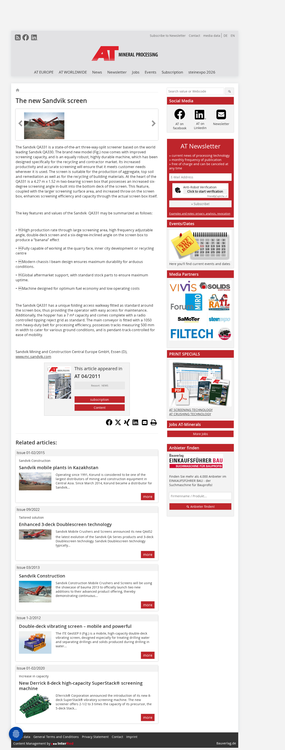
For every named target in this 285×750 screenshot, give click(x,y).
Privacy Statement (95, 737)
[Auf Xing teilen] (126, 424)
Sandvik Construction (42, 576)
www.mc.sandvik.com (33, 356)
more (147, 496)
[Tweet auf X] (118, 424)
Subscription (172, 72)
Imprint (131, 737)
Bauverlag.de (226, 743)
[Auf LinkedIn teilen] (135, 424)
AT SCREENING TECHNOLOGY (191, 410)
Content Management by (32, 743)
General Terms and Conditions (56, 737)
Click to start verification (205, 191)
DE (226, 35)
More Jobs (200, 434)
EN (233, 35)
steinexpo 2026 (201, 72)
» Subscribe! (200, 204)
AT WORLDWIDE (73, 72)
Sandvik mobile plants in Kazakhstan (58, 467)
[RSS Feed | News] (17, 37)
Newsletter (117, 72)
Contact (194, 35)
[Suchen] (229, 91)
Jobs (135, 72)
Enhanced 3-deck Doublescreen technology (65, 524)
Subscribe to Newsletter (168, 35)
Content (100, 407)
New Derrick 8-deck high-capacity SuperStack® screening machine (80, 685)
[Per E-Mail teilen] (144, 422)
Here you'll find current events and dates (199, 264)
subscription (99, 399)
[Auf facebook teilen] (109, 424)
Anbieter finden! (202, 506)
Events (150, 72)
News (97, 72)
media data (211, 35)
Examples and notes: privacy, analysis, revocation (199, 213)
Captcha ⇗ (217, 196)
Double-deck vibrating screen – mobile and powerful (75, 626)
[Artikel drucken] (153, 422)
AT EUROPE (43, 72)
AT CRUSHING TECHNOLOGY (190, 414)
